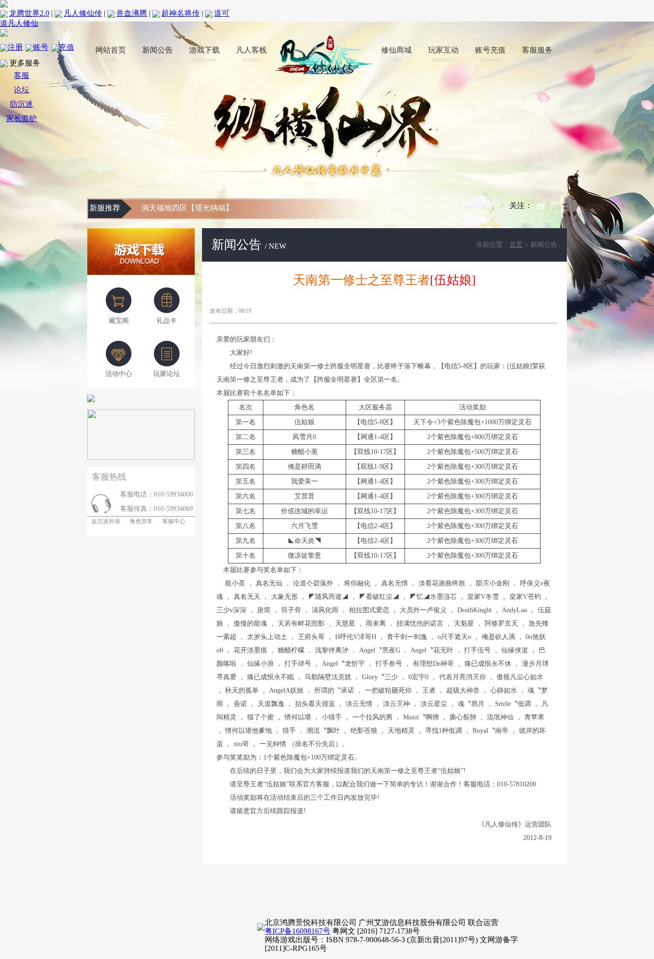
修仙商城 (396, 54)
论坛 (21, 90)
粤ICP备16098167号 (297, 931)
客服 (21, 75)
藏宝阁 (119, 320)
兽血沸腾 (131, 13)
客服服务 (537, 54)
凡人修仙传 (83, 13)
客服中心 (173, 521)
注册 (15, 47)
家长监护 (21, 118)
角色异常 (141, 521)
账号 (40, 47)
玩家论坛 (166, 373)
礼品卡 (167, 320)
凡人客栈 (251, 54)
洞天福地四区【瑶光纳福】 (187, 208)
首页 (516, 244)
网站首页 (110, 54)
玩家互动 (443, 54)
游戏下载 (204, 54)
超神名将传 (180, 13)
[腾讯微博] (559, 208)
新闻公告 (157, 54)
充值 (66, 47)
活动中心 (118, 373)
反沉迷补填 (103, 521)
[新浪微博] (543, 208)
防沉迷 (21, 104)
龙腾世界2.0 (29, 13)
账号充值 (490, 54)
